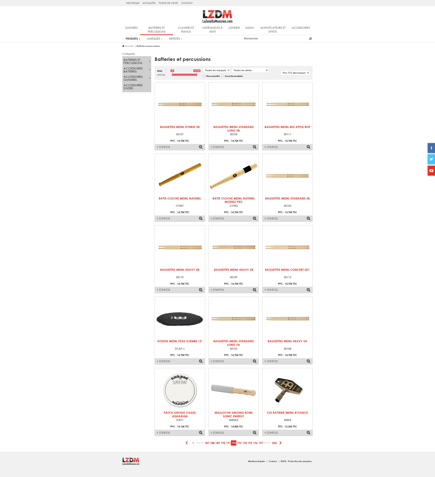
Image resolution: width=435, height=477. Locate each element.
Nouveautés (213, 76)
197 (260, 442)
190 (223, 442)
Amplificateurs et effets (272, 29)
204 (274, 442)
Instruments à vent (213, 29)
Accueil (129, 46)
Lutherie (234, 27)
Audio (249, 27)
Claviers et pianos (186, 29)
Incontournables (234, 76)
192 (233, 442)
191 (228, 442)
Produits (132, 38)
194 (244, 442)
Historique (133, 3)
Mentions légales (257, 461)
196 (255, 442)
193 (239, 442)
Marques (153, 38)
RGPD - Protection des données (296, 461)
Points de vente (168, 3)
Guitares (131, 27)
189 (217, 442)
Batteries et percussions (157, 29)
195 (250, 442)
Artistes (174, 38)
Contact (187, 3)
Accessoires (301, 27)
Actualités (149, 3)
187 (207, 442)
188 (212, 442)
